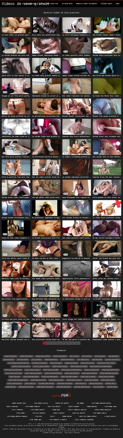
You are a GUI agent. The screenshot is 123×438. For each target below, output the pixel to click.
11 (72, 343)
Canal (117, 3)
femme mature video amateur (65, 383)
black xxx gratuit (36, 359)
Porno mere (56, 409)
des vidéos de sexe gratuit (40, 363)
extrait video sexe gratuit (38, 380)
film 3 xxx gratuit (98, 386)
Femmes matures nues (19, 403)
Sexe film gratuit (54, 406)
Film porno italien (41, 403)
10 (69, 343)
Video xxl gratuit (78, 413)
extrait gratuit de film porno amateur (101, 366)
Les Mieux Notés (67, 3)
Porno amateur (92, 406)
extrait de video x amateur (60, 366)
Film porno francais (33, 406)
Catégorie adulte (106, 3)
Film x (52, 416)
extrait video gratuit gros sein (109, 373)
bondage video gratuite (51, 359)
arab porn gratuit (113, 356)
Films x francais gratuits (77, 409)
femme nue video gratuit (96, 383)
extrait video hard (15, 376)
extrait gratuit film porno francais (71, 369)
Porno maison (66, 416)
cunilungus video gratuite (112, 359)
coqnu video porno (97, 359)
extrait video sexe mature (56, 380)
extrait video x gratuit (108, 380)
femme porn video (10, 386)
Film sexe (38, 416)
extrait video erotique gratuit (53, 373)
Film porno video (111, 406)
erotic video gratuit (56, 363)
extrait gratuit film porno (51, 369)
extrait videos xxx (30, 383)
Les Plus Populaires (29, 3)
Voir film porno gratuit (88, 416)
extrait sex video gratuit (91, 369)
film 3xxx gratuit (112, 386)
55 (76, 343)
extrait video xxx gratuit (14, 383)
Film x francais (17, 409)
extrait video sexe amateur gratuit (18, 380)
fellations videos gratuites (46, 383)
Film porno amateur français (17, 416)
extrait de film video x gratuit (106, 363)
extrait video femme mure (71, 373)
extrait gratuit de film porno (79, 366)
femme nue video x (110, 383)
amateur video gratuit (10, 356)
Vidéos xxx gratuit (62, 403)
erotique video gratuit (71, 363)
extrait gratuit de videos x (32, 369)
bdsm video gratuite (23, 359)
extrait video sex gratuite (88, 376)
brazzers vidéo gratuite (67, 359)
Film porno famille (100, 413)
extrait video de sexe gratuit (33, 373)
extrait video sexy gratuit (74, 380)
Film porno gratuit (37, 409)
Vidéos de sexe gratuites (53, 432)
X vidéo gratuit (110, 416)
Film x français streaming (84, 419)
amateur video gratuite (26, 356)
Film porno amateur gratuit (101, 403)
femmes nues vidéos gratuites (82, 386)
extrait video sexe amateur (106, 376)
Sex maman (80, 403)
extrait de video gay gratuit (41, 366)
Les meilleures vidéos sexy (48, 3)
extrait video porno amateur (31, 376)
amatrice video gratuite (60, 356)
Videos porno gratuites (103, 409)
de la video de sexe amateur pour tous (18, 363)
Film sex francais (39, 413)
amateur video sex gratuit (43, 356)
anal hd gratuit (74, 356)
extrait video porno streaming (69, 376)
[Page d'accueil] (61, 395)
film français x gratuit (58, 419)
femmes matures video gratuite (45, 386)
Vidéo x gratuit (58, 413)
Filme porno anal (36, 419)
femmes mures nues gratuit (63, 386)
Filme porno (20, 413)
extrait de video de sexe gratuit (21, 366)
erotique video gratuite (87, 363)
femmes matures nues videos (26, 386)
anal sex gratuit (86, 356)
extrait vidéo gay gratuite (89, 373)
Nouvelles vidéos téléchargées (86, 3)
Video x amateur (12, 406)
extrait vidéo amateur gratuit (110, 369)
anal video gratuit (100, 356)
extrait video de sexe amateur (13, 373)
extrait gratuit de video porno (13, 369)
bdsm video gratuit (9, 359)
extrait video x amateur (91, 380)
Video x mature (73, 406)
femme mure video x (81, 383)
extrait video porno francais (49, 376)
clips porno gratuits (83, 359)
